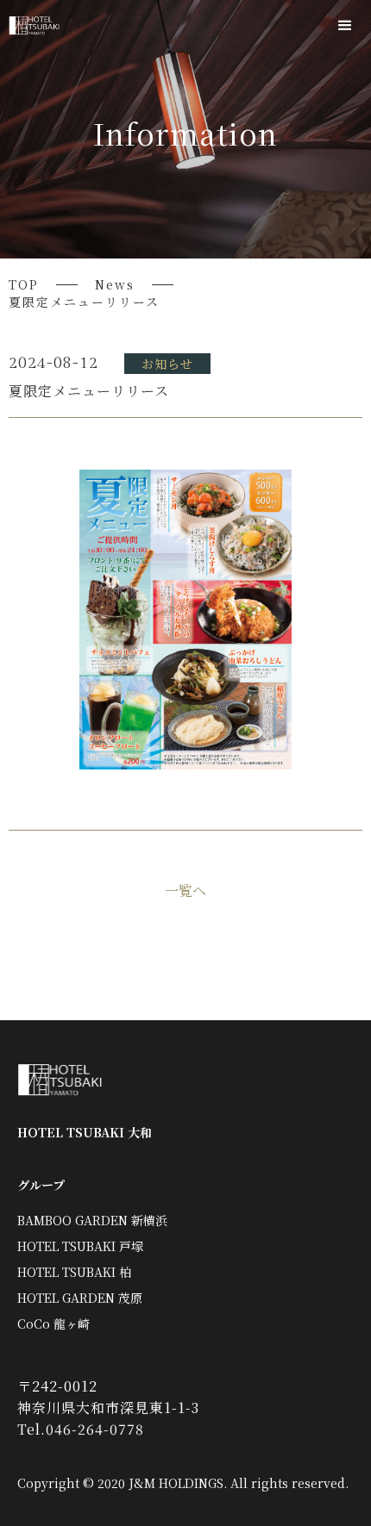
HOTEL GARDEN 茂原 (79, 1297)
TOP (24, 284)
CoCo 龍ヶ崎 (53, 1323)
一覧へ (185, 891)
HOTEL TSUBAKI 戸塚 (80, 1246)
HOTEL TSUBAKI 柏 (74, 1271)
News (115, 284)
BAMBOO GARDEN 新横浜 (92, 1220)
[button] (345, 26)
